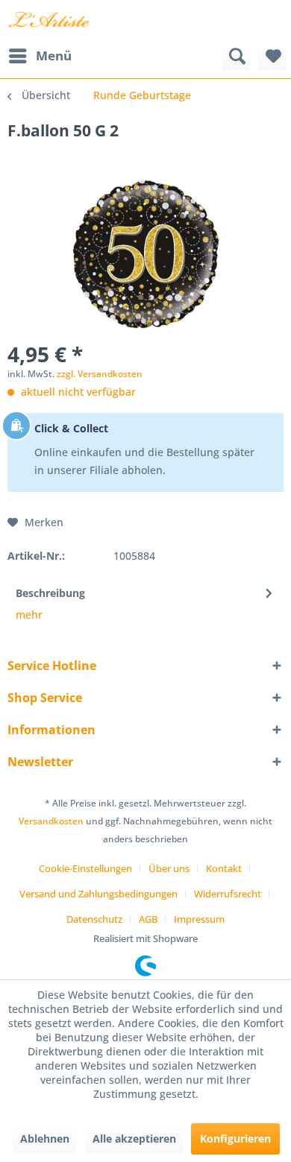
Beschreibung (50, 593)
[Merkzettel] (272, 56)
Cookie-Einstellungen (85, 868)
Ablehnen (44, 1138)
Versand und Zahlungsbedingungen (98, 893)
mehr (29, 614)
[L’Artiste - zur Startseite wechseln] (48, 20)
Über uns (169, 868)
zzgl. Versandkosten (100, 373)
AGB (148, 919)
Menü (54, 55)
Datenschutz (94, 919)
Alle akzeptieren (134, 1138)
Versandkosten (51, 821)
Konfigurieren (235, 1138)
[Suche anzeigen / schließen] (236, 56)
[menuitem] (39, 56)
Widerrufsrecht (227, 893)
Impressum (199, 919)
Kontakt (224, 868)
